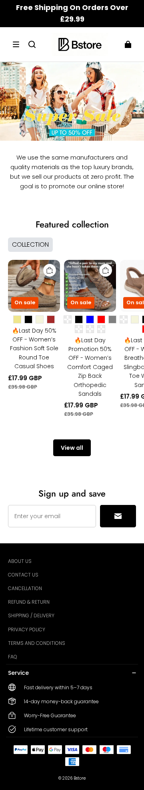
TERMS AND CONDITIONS (36, 643)
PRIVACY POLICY (26, 629)
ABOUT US (20, 561)
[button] (16, 44)
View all (72, 448)
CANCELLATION (25, 588)
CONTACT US (23, 574)
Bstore (80, 778)
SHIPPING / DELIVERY (31, 615)
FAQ (12, 656)
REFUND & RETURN (29, 601)
